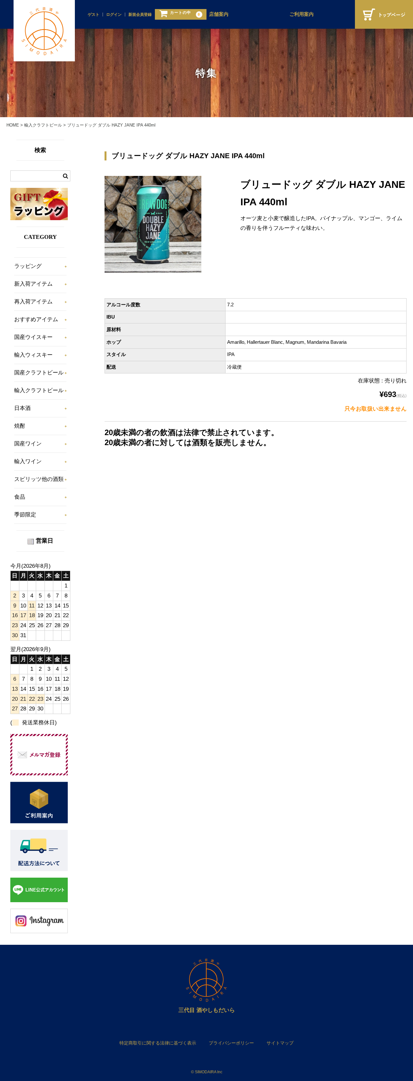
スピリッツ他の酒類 (39, 479)
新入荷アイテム (33, 284)
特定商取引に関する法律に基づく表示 (157, 1042)
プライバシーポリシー (231, 1042)
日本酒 (22, 408)
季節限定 (25, 515)
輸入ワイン (28, 461)
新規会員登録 (140, 14)
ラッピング (28, 266)
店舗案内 (218, 14)
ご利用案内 (301, 14)
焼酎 (19, 426)
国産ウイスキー (33, 337)
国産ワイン (28, 444)
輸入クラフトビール (39, 390)
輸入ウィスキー (33, 355)
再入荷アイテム (33, 302)
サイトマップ (280, 1042)
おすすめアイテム (36, 319)
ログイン (114, 14)
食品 (19, 497)
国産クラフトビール (39, 373)
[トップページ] (384, 14)
